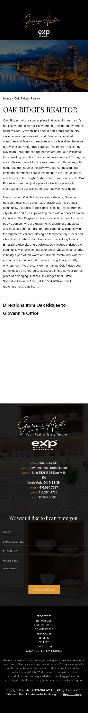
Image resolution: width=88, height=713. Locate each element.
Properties (44, 616)
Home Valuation (44, 625)
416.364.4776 (47, 492)
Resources (44, 633)
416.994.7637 (50, 281)
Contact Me (44, 646)
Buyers (44, 638)
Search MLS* (44, 620)
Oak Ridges (11, 120)
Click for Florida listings (44, 651)
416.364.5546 (46, 497)
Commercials (44, 629)
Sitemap (11, 694)
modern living (27, 162)
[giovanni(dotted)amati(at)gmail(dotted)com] (78, 5)
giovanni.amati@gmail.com (20, 286)
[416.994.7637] (43, 5)
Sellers (44, 642)
